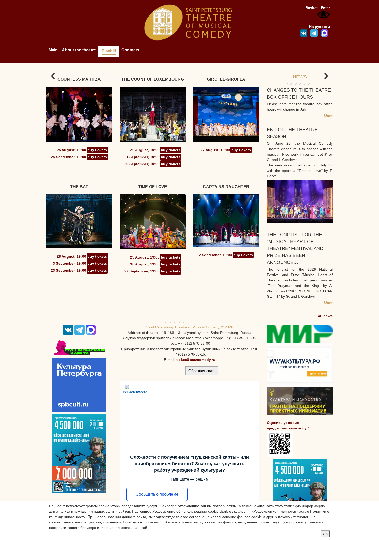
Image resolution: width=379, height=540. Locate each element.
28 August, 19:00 (71, 256)
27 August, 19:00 (215, 150)
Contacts (130, 50)
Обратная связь (201, 371)
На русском (319, 27)
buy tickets (97, 150)
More (328, 116)
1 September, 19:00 (143, 157)
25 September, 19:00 (68, 157)
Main (53, 50)
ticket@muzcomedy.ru (195, 360)
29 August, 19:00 (145, 257)
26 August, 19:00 (145, 150)
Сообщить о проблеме (157, 494)
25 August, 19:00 (71, 150)
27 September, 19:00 (142, 271)
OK (325, 534)
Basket (312, 8)
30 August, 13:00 (145, 264)
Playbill (109, 51)
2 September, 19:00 (215, 255)
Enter (325, 8)
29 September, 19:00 (142, 164)
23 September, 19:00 (68, 270)
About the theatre (79, 50)
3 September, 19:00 (69, 263)
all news (325, 316)
